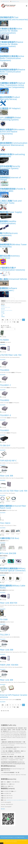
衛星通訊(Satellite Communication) (8, 222)
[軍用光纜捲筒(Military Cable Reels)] (14, 579)
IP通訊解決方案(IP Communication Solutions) (12, 268)
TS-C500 (3, 619)
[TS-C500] (14, 613)
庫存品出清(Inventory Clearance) (10, 256)
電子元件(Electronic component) (9, 234)
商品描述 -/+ (3, 305)
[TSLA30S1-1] (14, 378)
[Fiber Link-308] (14, 643)
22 (4, 322)
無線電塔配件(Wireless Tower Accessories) (13, 245)
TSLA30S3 (4, 370)
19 (20, 319)
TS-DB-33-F (5, 445)
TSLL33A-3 (5, 634)
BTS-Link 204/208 (8, 553)
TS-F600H (4, 340)
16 (12, 319)
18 (18, 319)
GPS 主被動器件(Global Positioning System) (10, 118)
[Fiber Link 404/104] (14, 596)
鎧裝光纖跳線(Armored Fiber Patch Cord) (13, 507)
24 (10, 322)
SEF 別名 (3, 313)
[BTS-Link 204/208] (14, 546)
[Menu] (26, 6)
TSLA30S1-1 (5, 385)
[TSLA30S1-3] (14, 408)
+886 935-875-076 (5, 1)
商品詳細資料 (2, 344)
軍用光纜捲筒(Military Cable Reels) (12, 586)
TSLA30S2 (4, 400)
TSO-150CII (5, 523)
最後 (18, 322)
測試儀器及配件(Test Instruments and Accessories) (14, 18)
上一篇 (6, 319)
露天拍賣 (3, 808)
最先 (3, 319)
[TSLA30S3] (14, 363)
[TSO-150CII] (14, 516)
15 (10, 319)
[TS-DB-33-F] (14, 439)
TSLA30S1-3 (5, 415)
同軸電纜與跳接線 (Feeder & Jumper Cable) (12, 189)
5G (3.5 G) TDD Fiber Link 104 (13, 490)
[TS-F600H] (14, 333)
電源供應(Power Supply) (11, 212)
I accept (1, 843)
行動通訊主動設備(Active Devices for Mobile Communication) (11, 30)
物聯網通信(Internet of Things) (10, 178)
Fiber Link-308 (6, 649)
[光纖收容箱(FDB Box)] (14, 531)
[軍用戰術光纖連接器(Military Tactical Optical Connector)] (14, 561)
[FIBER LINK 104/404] (14, 658)
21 (2, 322)
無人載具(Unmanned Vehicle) (13, 279)
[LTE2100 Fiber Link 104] (14, 348)
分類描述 (3, 316)
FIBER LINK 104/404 (9, 664)
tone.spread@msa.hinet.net (20, 800)
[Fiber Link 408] (14, 673)
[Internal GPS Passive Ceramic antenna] (14, 688)
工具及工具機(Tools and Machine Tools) (11, 201)
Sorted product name (5, 307)
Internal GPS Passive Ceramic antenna (13, 696)
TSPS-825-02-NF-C (8, 460)
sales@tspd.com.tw (15, 1)
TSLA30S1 (4, 430)
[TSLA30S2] (14, 393)
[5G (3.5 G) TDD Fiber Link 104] (14, 484)
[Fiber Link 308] (14, 469)
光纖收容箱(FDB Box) (9, 538)
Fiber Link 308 (6, 475)
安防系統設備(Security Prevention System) (10, 167)
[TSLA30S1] (14, 423)
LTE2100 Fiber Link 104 (10, 355)
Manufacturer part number (6, 310)
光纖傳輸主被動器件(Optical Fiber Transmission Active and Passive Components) (12, 85)
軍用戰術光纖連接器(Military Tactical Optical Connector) (12, 569)
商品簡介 (3, 312)
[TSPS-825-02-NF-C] (14, 454)
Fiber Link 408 (6, 680)
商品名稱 (3, 308)
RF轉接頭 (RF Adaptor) (10, 108)
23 (7, 322)
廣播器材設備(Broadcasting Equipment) (12, 155)
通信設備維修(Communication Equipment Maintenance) (13, 144)
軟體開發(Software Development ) (8, 289)
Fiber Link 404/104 (8, 602)
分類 (2, 315)
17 (15, 319)
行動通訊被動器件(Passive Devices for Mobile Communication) (11, 44)
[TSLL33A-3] (14, 628)
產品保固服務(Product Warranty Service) (10, 98)
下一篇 (13, 322)
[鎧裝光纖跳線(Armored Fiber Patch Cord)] (14, 499)
